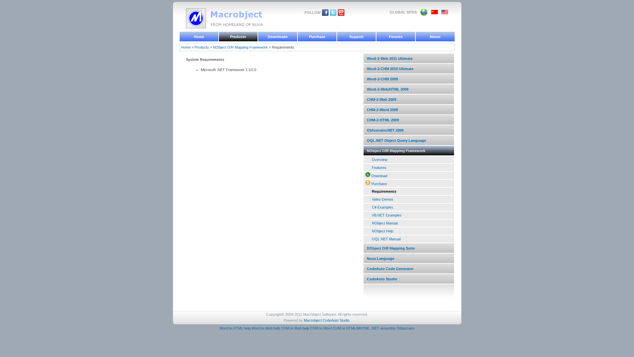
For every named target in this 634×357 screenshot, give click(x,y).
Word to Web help (266, 328)
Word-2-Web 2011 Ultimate (389, 58)
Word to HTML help (235, 328)
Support (356, 37)
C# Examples (382, 207)
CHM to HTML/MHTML (351, 328)
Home (199, 37)
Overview (379, 160)
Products (238, 37)
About (435, 37)
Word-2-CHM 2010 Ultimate (390, 69)
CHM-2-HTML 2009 (383, 120)
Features (379, 168)
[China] (434, 13)
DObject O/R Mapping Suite (391, 248)
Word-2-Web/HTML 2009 (387, 89)
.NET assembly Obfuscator (393, 328)
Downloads (278, 37)
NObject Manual (385, 223)
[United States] (444, 13)
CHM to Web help (295, 328)
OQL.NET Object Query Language (396, 140)
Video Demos (382, 199)
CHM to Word (321, 328)
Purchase (317, 37)
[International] (424, 15)
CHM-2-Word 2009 (382, 110)
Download (379, 176)
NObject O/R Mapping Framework (240, 47)
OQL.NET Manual (386, 239)
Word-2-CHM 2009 (382, 79)
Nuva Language (380, 258)
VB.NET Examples (387, 215)
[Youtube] (341, 15)
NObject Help (382, 231)
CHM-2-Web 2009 (381, 99)
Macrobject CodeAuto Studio (326, 320)
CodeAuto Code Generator (390, 269)
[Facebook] (325, 15)
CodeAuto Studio (382, 279)
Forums (396, 37)
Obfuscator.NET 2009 (385, 130)
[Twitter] (333, 15)
